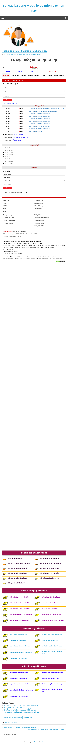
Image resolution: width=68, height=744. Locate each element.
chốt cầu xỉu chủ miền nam (18, 635)
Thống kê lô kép (28, 717)
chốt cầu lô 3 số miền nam (18, 658)
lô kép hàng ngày (17, 717)
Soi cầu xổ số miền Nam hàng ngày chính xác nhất (20, 710)
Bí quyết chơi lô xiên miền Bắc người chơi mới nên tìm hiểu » (47, 730)
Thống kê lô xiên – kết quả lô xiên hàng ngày (18, 708)
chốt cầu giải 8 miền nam (18, 640)
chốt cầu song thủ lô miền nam (52, 646)
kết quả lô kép (7, 717)
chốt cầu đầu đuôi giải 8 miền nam (21, 652)
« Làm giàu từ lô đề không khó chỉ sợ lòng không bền (19, 727)
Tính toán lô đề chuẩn (11, 722)
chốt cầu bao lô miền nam (50, 640)
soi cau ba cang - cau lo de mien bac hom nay (29, 54)
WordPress (34, 742)
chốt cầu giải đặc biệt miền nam (52, 635)
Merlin (41, 742)
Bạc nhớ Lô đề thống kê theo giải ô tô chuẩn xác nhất (21, 706)
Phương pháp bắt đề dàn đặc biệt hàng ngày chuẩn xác (21, 712)
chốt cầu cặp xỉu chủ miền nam (20, 646)
